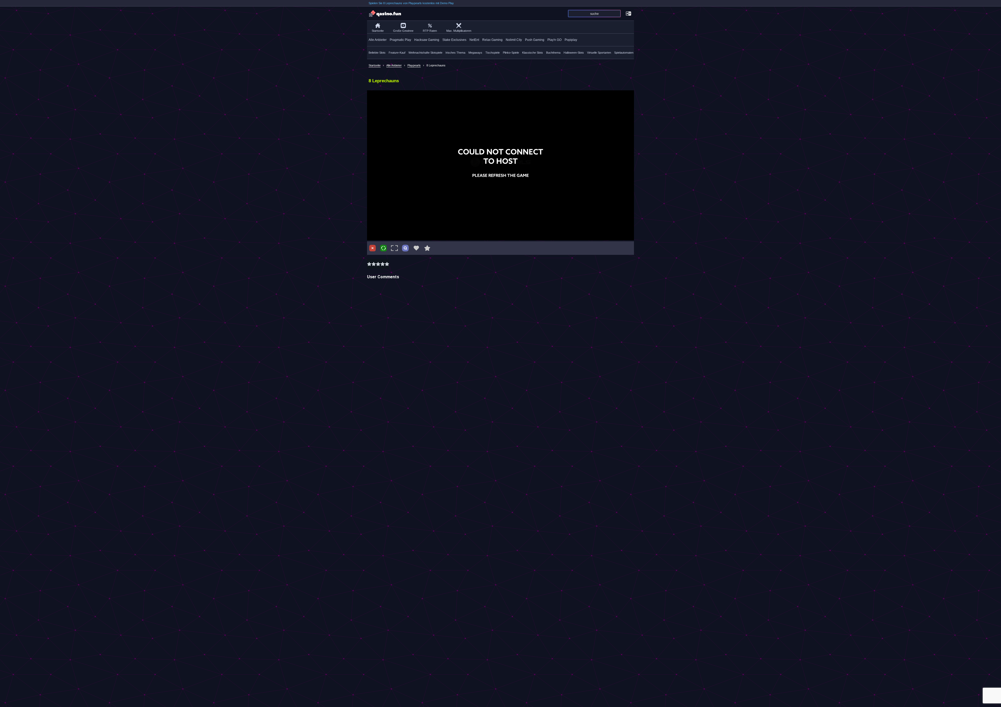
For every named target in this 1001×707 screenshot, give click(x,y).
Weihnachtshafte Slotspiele (425, 52)
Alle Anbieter (378, 40)
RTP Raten (430, 30)
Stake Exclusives (454, 40)
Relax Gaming (492, 40)
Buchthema (553, 52)
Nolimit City (514, 40)
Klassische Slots (532, 52)
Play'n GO (554, 40)
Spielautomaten (623, 52)
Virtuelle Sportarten (599, 52)
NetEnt (474, 40)
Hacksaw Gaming (426, 40)
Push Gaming (534, 40)
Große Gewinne (403, 30)
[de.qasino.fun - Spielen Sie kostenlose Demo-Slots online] (385, 14)
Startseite (378, 30)
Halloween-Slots (574, 52)
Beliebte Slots (377, 52)
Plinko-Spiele (511, 52)
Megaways (475, 52)
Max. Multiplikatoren (458, 30)
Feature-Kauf (397, 52)
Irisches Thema (455, 52)
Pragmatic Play (400, 40)
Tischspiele (492, 52)
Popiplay (571, 40)
